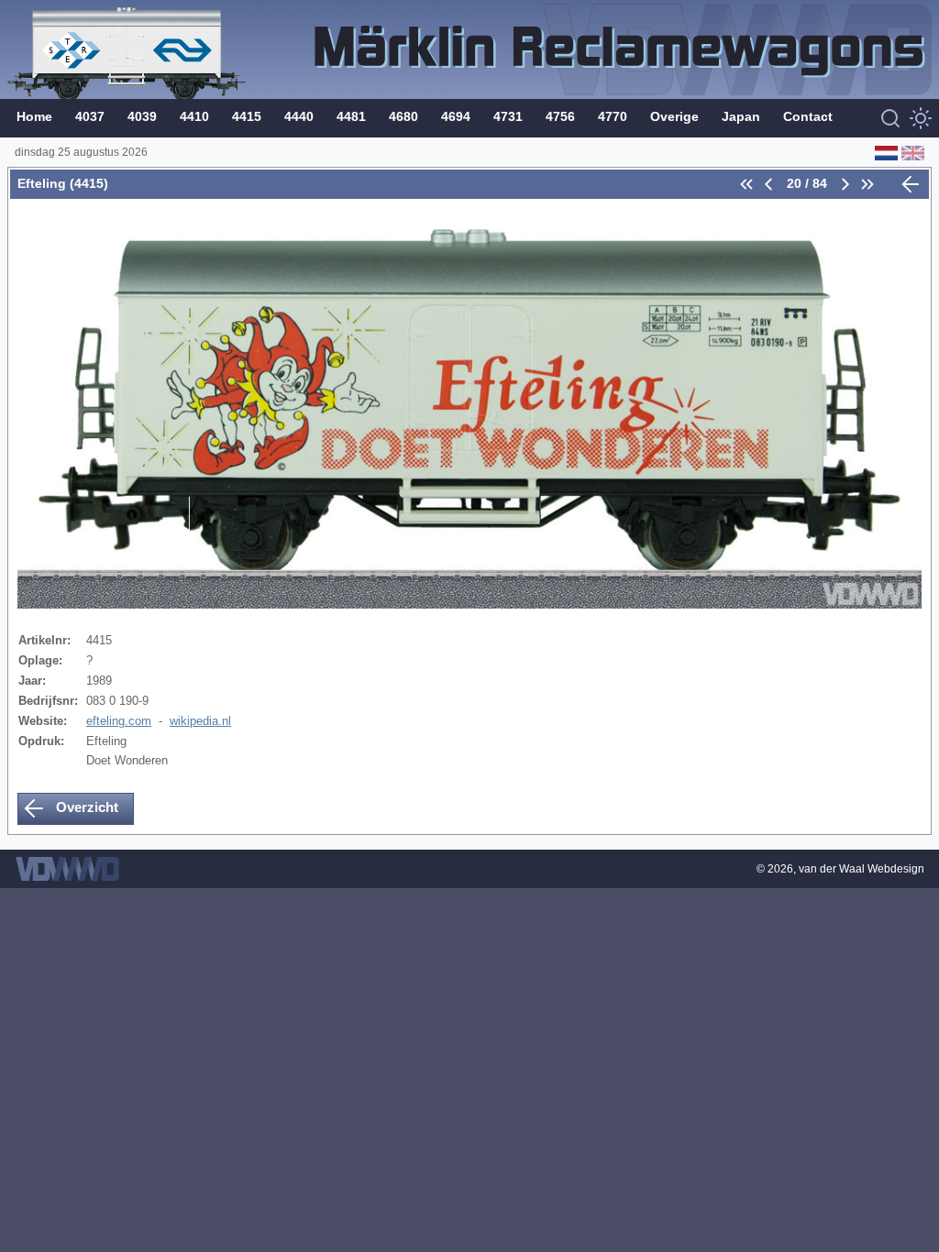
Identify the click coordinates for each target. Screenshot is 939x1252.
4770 (612, 116)
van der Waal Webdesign (861, 868)
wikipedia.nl (200, 721)
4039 (142, 116)
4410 (194, 116)
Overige (674, 116)
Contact (808, 116)
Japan (741, 116)
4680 (403, 116)
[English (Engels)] (911, 152)
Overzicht (85, 807)
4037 (90, 116)
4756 (560, 116)
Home (34, 116)
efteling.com (118, 721)
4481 (351, 116)
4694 (455, 116)
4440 (299, 116)
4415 (246, 116)
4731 (508, 116)
